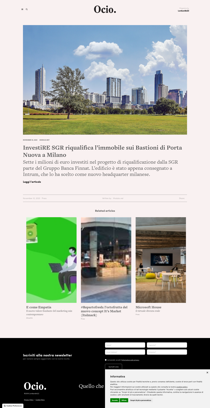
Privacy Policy (28, 400)
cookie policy (181, 387)
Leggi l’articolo (32, 181)
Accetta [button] (115, 400)
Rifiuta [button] (124, 400)
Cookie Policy (40, 400)
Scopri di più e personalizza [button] (140, 400)
